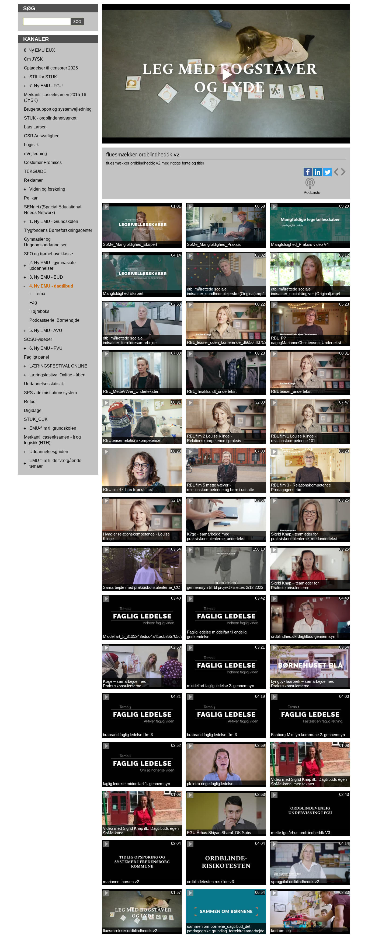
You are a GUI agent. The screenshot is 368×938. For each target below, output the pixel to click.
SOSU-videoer (38, 339)
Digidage (32, 410)
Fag (33, 302)
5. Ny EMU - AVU (45, 330)
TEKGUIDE (35, 171)
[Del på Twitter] (327, 175)
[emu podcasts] (310, 183)
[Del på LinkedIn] (317, 175)
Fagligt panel (36, 357)
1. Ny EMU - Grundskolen (53, 221)
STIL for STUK (43, 77)
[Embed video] (339, 171)
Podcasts (312, 192)
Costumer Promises (43, 162)
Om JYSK (33, 59)
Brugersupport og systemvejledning (58, 109)
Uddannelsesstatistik (44, 384)
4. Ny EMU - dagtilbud (51, 286)
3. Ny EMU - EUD (46, 277)
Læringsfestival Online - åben (57, 375)
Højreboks (39, 311)
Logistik (31, 144)
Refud (30, 401)
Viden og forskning (47, 189)
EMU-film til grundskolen (52, 428)
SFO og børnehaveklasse (48, 253)
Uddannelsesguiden (48, 451)
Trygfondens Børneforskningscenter (58, 230)
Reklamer (33, 180)
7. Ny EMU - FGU (46, 85)
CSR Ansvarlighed (42, 136)
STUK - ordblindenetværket (50, 118)
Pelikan (31, 198)
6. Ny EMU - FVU (46, 348)
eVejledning (35, 153)
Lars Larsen (35, 127)
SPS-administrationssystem (50, 392)
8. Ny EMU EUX (39, 50)
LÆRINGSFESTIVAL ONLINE (58, 366)
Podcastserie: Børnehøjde (54, 320)
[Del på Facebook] (308, 175)
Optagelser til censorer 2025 (51, 68)
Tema (40, 293)
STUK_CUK (36, 419)
